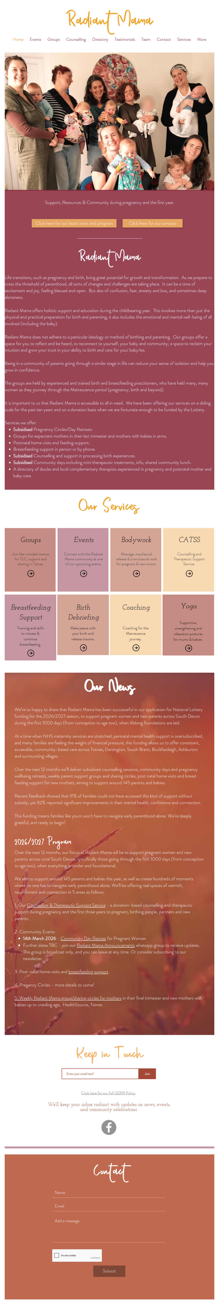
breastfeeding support (88, 971)
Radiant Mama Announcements (106, 945)
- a (109, 905)
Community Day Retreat (83, 938)
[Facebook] (108, 1127)
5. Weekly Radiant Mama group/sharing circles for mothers (68, 998)
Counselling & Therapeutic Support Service (66, 905)
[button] (184, 39)
